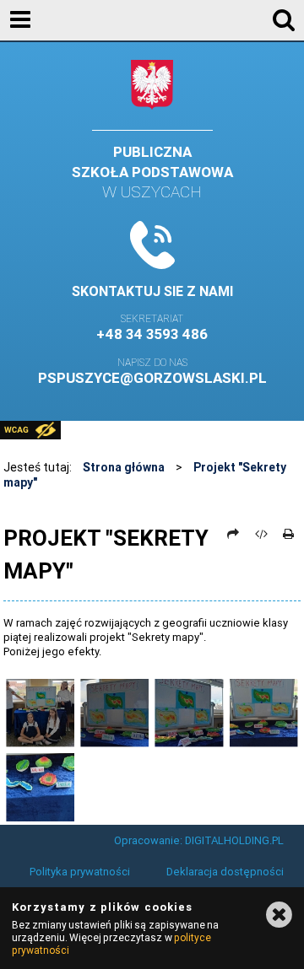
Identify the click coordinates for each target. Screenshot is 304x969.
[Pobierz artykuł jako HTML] (261, 534)
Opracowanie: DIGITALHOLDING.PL (199, 840)
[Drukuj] (289, 534)
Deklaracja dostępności (225, 871)
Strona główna (124, 467)
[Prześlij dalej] (234, 534)
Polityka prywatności (80, 871)
